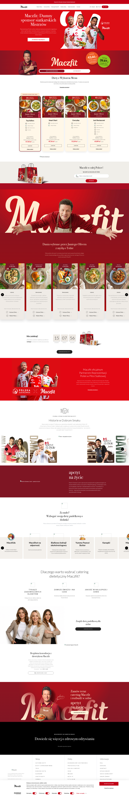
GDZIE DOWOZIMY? (106, 773)
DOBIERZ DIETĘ (88, 628)
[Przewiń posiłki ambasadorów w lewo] (2, 294)
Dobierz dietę (63, 6)
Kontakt (78, 6)
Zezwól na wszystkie (109, 783)
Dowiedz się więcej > (93, 389)
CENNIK (38, 779)
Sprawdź (91, 180)
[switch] (47, 793)
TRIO (37, 768)
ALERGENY (38, 773)
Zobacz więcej (30, 149)
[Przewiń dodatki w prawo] (126, 547)
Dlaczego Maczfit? (55, 6)
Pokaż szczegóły (80, 793)
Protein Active (73, 765)
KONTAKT (103, 768)
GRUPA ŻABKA (105, 776)
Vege (69, 771)
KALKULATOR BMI (106, 779)
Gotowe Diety (47, 6)
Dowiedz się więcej (64, 87)
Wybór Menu (39, 6)
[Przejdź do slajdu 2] (64, 48)
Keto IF (70, 776)
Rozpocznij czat (42, 672)
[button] (92, 7)
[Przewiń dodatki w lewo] (2, 547)
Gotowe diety (77, 71)
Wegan (70, 773)
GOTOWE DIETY (40, 763)
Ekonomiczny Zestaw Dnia (78, 763)
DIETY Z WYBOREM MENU (43, 765)
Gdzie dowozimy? (71, 6)
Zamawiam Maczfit (64, 351)
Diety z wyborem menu (52, 71)
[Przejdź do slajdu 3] (67, 48)
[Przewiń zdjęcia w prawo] (122, 449)
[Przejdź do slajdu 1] (62, 48)
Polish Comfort (74, 768)
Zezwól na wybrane (109, 788)
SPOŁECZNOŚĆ (105, 771)
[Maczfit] (16, 770)
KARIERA (103, 765)
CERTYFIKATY (40, 776)
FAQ (101, 763)
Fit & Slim (71, 779)
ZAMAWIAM (38, 33)
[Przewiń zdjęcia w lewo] (6, 449)
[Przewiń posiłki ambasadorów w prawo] (126, 294)
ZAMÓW (30, 145)
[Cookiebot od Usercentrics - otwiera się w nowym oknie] (17, 793)
